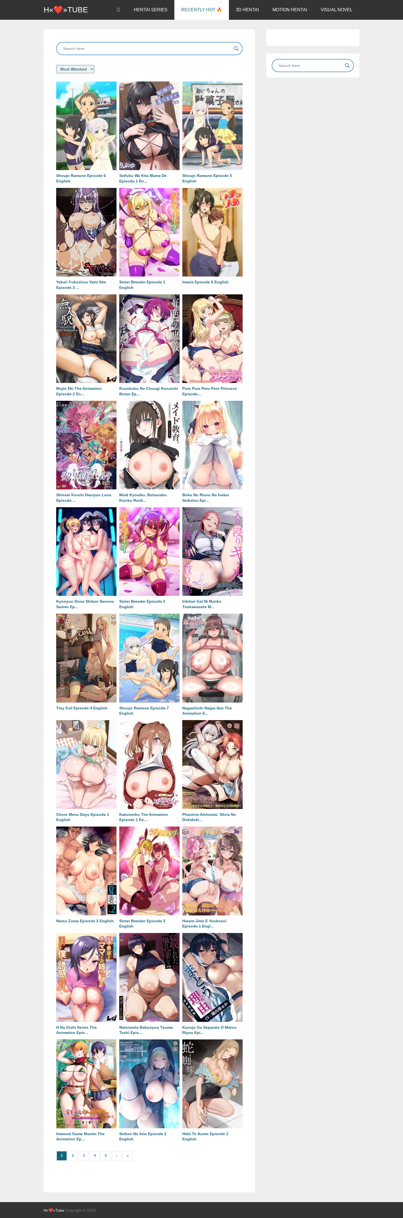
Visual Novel (337, 9)
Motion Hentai (290, 9)
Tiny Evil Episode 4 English (81, 708)
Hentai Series (151, 9)
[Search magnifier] (236, 48)
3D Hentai (247, 9)
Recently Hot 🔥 (201, 9)
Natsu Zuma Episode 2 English (85, 921)
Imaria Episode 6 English (205, 282)
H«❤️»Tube (66, 10)
